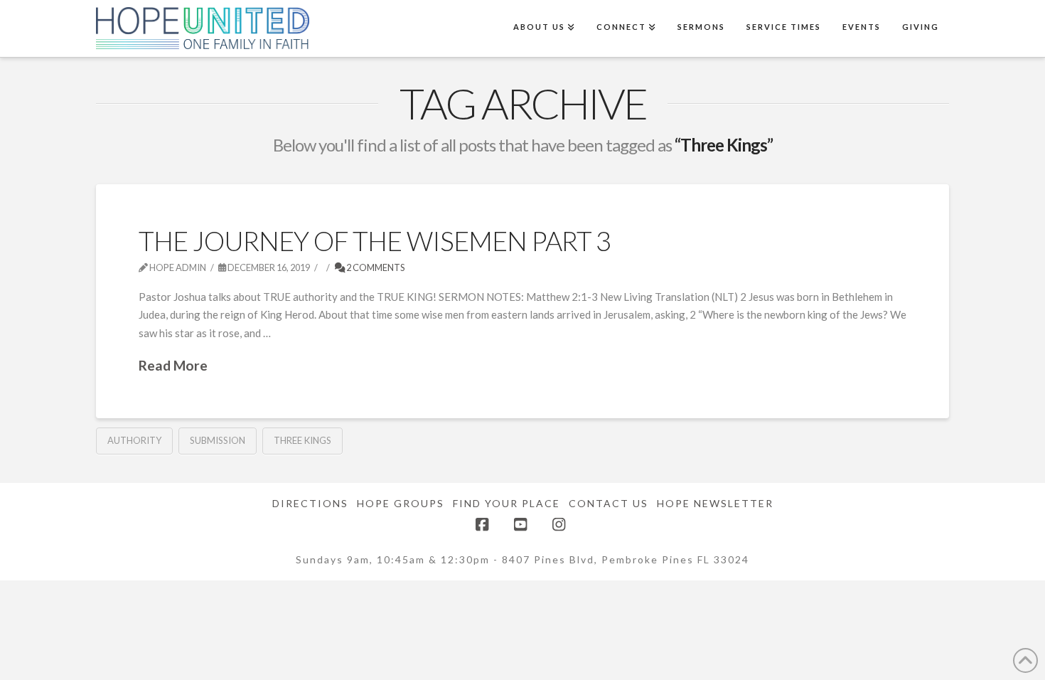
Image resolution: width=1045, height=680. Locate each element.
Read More (173, 365)
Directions (310, 503)
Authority (134, 440)
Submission (217, 440)
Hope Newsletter (715, 503)
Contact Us (608, 503)
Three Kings (302, 440)
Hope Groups (400, 503)
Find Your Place (506, 503)
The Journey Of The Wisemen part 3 (375, 241)
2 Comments (375, 267)
